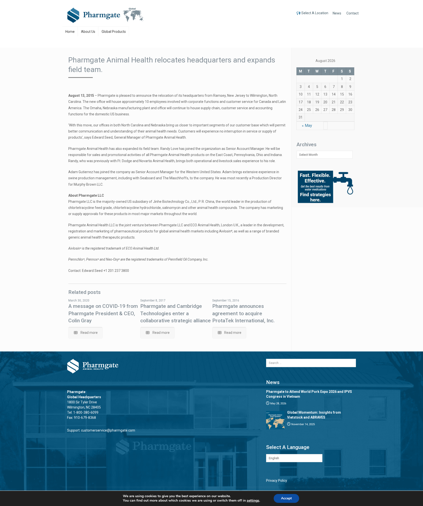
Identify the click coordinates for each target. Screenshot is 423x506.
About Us (88, 32)
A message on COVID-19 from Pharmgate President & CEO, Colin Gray (103, 313)
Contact (352, 13)
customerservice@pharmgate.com (108, 430)
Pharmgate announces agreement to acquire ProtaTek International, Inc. (243, 313)
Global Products (114, 32)
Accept (286, 498)
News (337, 13)
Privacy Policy (276, 480)
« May (307, 125)
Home (70, 32)
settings (253, 500)
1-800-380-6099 (85, 412)
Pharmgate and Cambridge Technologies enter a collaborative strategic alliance (175, 313)
